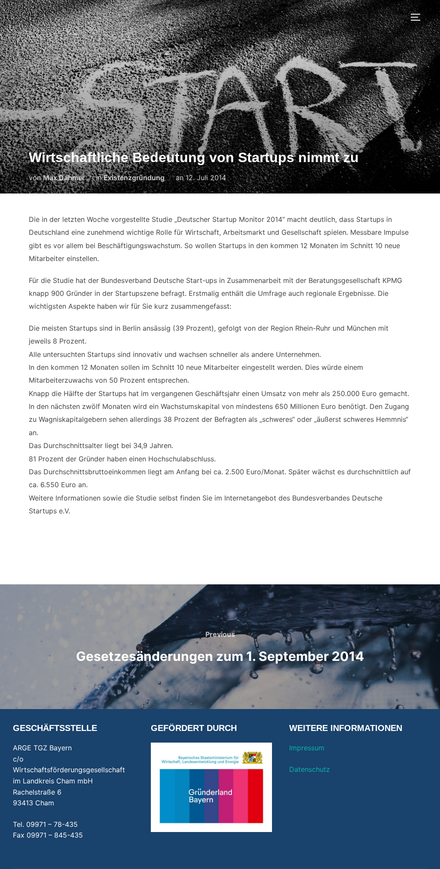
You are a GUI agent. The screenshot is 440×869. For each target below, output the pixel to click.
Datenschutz (309, 769)
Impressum (306, 747)
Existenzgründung (134, 177)
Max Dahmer (64, 177)
